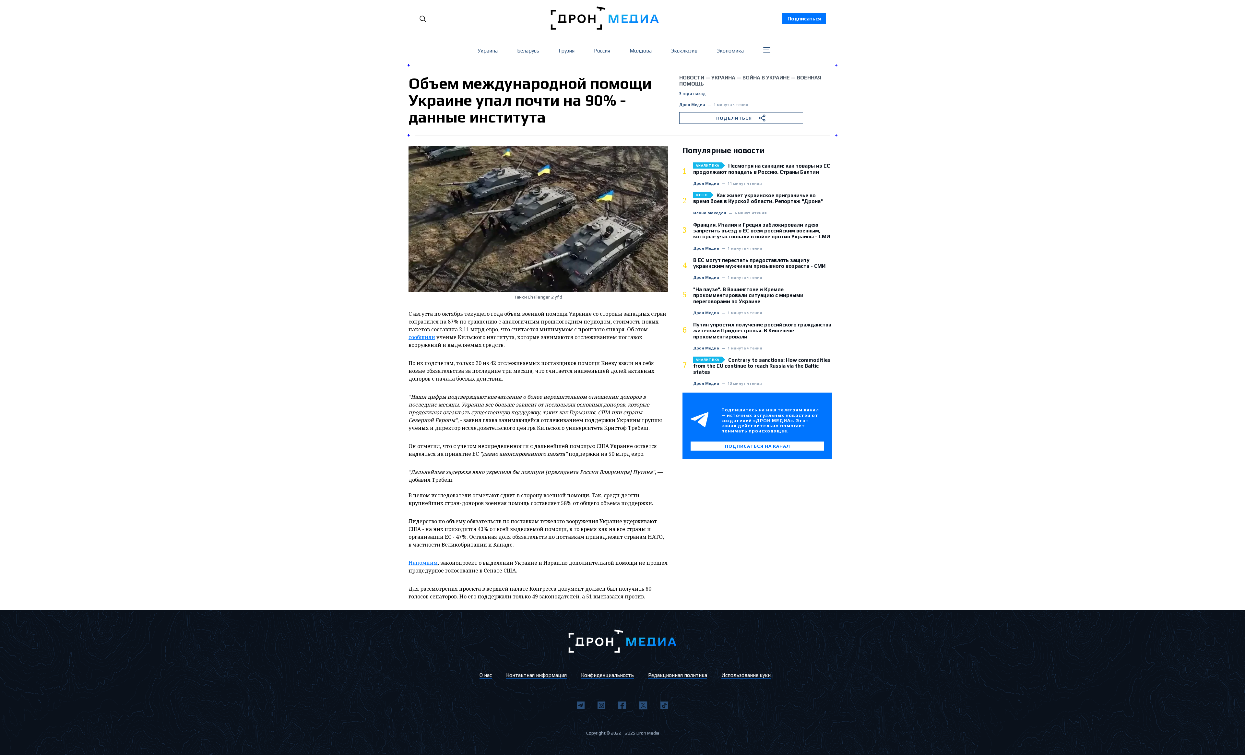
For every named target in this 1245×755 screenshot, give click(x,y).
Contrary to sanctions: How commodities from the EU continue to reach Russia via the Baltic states (762, 366)
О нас (486, 675)
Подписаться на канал (757, 446)
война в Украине (766, 78)
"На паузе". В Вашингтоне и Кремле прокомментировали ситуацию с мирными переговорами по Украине (748, 295)
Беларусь (528, 51)
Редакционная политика (677, 675)
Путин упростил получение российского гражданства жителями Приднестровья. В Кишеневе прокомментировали (762, 331)
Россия (602, 51)
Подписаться (804, 19)
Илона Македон (709, 213)
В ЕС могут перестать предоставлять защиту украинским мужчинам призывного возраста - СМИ (759, 263)
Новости (691, 78)
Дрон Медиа (692, 105)
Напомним (423, 562)
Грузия (567, 51)
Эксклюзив (684, 51)
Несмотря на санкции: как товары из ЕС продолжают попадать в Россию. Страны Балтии (761, 169)
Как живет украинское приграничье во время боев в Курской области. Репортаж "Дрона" (758, 198)
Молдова (641, 51)
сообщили (422, 337)
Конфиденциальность (607, 675)
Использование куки (746, 675)
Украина (488, 51)
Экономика (730, 51)
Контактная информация (536, 675)
